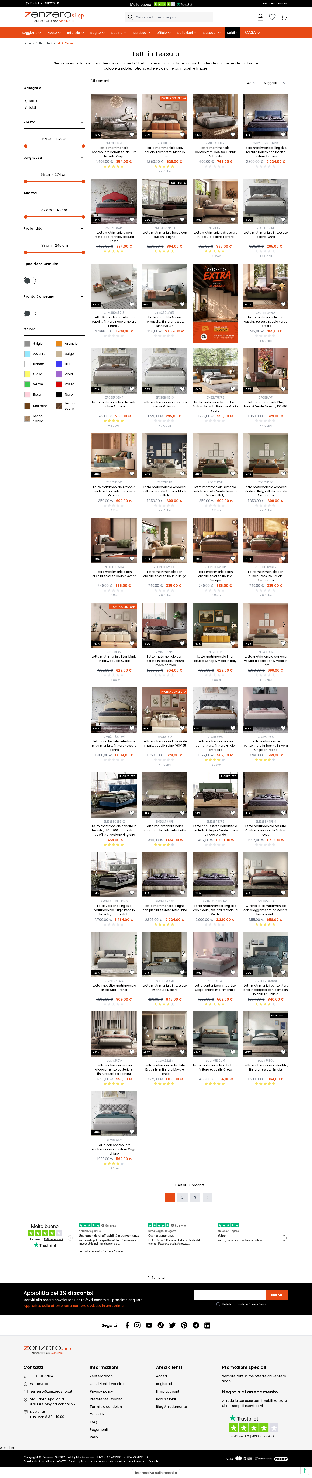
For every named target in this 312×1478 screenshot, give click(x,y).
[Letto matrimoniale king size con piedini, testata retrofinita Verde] (215, 874)
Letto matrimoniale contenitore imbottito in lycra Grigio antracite (266, 745)
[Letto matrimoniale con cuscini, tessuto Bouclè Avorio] (114, 540)
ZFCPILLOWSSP (215, 567)
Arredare (7, 1447)
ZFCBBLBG (165, 737)
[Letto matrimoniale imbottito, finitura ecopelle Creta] (215, 1034)
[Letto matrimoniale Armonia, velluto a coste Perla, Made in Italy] (265, 625)
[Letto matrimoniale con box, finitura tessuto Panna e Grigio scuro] (215, 371)
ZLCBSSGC (114, 1140)
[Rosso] (59, 384)
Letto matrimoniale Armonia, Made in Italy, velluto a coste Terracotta (266, 491)
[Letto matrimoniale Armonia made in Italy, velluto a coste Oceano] (114, 455)
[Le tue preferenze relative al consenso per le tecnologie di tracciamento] (305, 1471)
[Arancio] (59, 344)
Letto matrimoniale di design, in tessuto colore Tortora (215, 234)
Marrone (40, 405)
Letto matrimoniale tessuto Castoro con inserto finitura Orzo (265, 830)
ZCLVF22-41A (114, 981)
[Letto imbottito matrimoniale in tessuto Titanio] (114, 954)
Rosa (37, 394)
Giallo (37, 374)
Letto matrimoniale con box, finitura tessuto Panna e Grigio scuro (215, 406)
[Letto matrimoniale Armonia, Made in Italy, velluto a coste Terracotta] (265, 455)
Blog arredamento (275, 3)
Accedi (161, 1376)
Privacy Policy (257, 1304)
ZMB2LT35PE (164, 652)
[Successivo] (132, 116)
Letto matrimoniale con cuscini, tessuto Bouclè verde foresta (265, 321)
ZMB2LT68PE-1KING (114, 901)
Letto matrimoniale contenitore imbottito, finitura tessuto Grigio (114, 152)
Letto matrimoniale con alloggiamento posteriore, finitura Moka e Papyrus (114, 1069)
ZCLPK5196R (265, 901)
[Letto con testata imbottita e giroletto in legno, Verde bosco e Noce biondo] (215, 795)
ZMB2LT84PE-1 (114, 737)
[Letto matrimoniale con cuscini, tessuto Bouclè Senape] (215, 540)
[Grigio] (27, 344)
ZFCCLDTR (164, 482)
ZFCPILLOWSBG (165, 567)
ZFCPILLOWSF (265, 313)
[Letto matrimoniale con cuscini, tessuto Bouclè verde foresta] (265, 286)
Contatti (97, 1414)
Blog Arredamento (171, 1406)
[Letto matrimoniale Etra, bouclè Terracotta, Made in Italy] (164, 116)
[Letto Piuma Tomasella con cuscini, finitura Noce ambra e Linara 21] (114, 286)
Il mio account (168, 1391)
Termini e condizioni (106, 1406)
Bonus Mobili (166, 1399)
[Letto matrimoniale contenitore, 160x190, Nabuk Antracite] (215, 116)
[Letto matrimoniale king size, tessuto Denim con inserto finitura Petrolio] (265, 116)
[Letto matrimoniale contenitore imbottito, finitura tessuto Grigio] (114, 116)
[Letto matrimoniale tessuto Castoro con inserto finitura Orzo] (265, 795)
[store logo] (54, 17)
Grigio (38, 343)
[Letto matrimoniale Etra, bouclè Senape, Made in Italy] (215, 625)
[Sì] (54, 279)
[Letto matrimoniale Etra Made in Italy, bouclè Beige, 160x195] (164, 710)
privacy (114, 1461)
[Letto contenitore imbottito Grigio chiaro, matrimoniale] (215, 954)
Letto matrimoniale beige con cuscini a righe (165, 234)
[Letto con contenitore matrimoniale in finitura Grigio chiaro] (114, 1113)
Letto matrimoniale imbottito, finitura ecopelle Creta (215, 1067)
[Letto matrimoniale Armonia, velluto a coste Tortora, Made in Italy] (164, 455)
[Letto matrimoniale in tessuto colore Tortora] (114, 371)
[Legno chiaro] (27, 419)
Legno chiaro (38, 419)
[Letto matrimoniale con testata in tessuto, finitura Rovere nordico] (164, 625)
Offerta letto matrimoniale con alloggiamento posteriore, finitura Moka (265, 910)
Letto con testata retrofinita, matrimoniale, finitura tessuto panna (114, 745)
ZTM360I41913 (165, 313)
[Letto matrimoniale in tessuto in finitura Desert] (164, 954)
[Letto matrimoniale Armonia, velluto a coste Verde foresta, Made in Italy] (215, 455)
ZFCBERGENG (165, 397)
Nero (69, 394)
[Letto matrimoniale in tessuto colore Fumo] (265, 201)
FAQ (93, 1421)
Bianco (38, 363)
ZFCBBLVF (266, 397)
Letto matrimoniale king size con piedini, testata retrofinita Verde (215, 910)
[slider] (25, 146)
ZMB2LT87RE (215, 397)
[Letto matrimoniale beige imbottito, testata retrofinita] (164, 795)
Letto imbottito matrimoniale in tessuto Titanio (114, 987)
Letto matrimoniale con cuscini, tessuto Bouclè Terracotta (265, 576)
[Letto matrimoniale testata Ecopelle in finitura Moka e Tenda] (164, 1034)
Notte (39, 43)
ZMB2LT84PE (114, 228)
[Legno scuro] (59, 406)
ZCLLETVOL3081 (266, 981)
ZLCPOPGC (215, 981)
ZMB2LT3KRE (114, 143)
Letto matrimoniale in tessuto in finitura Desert (165, 987)
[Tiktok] (160, 1325)
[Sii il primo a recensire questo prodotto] (215, 166)
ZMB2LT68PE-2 (114, 821)
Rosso (69, 384)
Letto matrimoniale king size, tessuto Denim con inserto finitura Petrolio (266, 152)
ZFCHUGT (215, 228)
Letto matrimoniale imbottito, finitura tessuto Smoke (266, 1067)
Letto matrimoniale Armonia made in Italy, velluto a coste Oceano (114, 491)
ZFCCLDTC (266, 482)
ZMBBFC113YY (215, 143)
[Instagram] (137, 1325)
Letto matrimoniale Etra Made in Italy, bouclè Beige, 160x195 (165, 743)
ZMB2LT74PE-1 (266, 821)
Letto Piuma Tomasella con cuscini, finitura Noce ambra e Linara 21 (114, 321)
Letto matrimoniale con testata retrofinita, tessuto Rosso (114, 236)
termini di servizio (134, 1461)
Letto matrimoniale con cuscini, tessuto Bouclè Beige (164, 574)
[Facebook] (127, 1325)
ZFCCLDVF (215, 482)
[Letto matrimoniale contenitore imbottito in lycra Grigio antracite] (265, 710)
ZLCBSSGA (215, 737)
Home (27, 43)
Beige (69, 353)
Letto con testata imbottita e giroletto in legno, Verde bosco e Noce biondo (215, 830)
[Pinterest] (184, 1325)
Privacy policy (101, 1391)
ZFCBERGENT (114, 397)
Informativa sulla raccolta (156, 1473)
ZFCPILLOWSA (114, 567)
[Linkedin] (207, 1325)
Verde (38, 384)
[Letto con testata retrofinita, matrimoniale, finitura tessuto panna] (114, 710)
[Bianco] (27, 364)
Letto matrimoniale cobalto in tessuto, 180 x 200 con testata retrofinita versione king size (114, 830)
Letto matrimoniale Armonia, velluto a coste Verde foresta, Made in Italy (215, 491)
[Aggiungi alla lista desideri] (131, 134)
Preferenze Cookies (106, 1399)
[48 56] (251, 83)
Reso (94, 1437)
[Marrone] (27, 406)
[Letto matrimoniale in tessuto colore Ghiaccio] (164, 371)
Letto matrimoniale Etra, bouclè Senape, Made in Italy (215, 658)
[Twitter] (172, 1325)
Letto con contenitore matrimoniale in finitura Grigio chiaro (114, 1149)
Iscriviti (277, 1295)
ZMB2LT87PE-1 (165, 228)
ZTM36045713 (114, 313)
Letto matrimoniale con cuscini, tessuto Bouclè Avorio (114, 574)
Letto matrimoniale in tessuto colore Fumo (266, 234)
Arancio (71, 343)
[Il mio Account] (260, 17)
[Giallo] (27, 374)
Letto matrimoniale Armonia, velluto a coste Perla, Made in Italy (265, 660)
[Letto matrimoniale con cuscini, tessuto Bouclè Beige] (164, 540)
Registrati (164, 1383)
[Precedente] (96, 116)
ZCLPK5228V (165, 1060)
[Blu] (59, 364)
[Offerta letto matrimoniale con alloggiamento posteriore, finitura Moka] (265, 874)
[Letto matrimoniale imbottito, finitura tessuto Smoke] (265, 1034)
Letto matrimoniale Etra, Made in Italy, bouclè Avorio (114, 658)
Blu (67, 363)
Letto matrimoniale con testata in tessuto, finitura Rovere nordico (164, 660)
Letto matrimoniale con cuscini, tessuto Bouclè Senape (215, 576)
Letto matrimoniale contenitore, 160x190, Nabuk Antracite (215, 152)
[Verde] (27, 384)
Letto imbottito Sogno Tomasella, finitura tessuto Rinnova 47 (165, 321)
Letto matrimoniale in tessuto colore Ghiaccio (165, 404)
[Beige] (59, 354)
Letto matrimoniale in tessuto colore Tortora (114, 404)
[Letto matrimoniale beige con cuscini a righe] (164, 201)
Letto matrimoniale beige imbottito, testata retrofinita (165, 828)
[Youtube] (149, 1325)
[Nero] (59, 394)
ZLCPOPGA (266, 737)
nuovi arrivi (254, 1405)
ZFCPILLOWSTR (265, 567)
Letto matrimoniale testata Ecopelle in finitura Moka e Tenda (165, 1069)
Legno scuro (70, 406)
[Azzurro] (27, 354)
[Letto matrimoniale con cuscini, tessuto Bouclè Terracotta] (265, 540)
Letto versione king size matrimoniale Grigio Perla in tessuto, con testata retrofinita (114, 912)
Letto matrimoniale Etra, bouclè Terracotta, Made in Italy (165, 152)
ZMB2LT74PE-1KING (265, 143)
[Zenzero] (156, 1350)
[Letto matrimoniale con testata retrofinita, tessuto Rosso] (114, 201)
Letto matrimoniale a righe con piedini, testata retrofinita (165, 908)
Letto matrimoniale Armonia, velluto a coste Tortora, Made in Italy (165, 491)
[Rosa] (27, 394)
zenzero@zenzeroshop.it (51, 1391)
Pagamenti (99, 1429)
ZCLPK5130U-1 (215, 1060)
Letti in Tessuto (66, 43)
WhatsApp (39, 1383)
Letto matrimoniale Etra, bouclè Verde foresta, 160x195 (266, 404)
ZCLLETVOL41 (164, 981)
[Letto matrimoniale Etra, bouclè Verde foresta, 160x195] (265, 371)
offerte (261, 1376)
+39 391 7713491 (43, 1376)
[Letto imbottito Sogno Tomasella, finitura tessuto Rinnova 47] (164, 286)
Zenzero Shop (101, 1376)
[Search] (130, 17)
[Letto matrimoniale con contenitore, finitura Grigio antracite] (215, 710)
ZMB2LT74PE (165, 901)
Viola (69, 374)
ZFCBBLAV (114, 652)
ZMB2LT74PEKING (215, 901)
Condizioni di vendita (107, 1383)
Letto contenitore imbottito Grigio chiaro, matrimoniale (215, 987)
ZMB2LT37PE (215, 821)
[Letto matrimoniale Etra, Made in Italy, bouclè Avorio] (114, 625)
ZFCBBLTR (165, 143)
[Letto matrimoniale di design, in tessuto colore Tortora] (215, 201)
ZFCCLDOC (114, 482)
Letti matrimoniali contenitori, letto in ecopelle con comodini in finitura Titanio (265, 989)
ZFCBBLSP (215, 652)
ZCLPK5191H (114, 1060)
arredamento (262, 1392)
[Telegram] (196, 1325)
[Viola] (59, 374)
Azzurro (39, 353)
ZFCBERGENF (266, 228)
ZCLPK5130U (265, 1060)
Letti (49, 43)
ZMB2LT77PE (165, 821)
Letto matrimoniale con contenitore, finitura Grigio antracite (215, 745)
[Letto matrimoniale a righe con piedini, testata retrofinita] (164, 874)
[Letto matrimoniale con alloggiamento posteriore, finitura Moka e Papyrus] (114, 1034)
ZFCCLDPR (266, 652)
